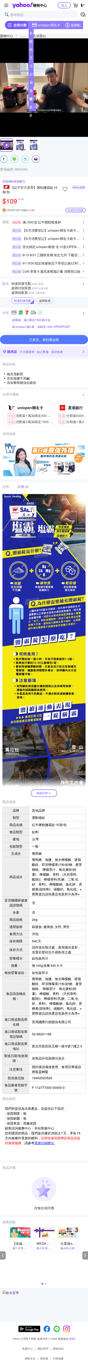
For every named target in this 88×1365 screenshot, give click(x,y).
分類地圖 (58, 1358)
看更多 (31, 107)
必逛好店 (31, 75)
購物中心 (6, 35)
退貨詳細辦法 (44, 1143)
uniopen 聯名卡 (49, 25)
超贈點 (76, 25)
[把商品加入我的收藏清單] (65, 189)
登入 (64, 5)
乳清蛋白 (39, 35)
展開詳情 (42, 793)
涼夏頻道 (31, 67)
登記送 (31, 34)
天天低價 (31, 58)
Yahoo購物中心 (29, 5)
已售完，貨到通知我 (44, 339)
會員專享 (31, 91)
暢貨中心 (31, 42)
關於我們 (43, 1348)
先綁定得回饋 (75, 210)
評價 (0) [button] (23, 486)
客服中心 (27, 1348)
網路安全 (30, 1358)
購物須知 (58, 1348)
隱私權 (44, 1358)
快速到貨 (31, 50)
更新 (72, 1339)
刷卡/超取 (31, 83)
